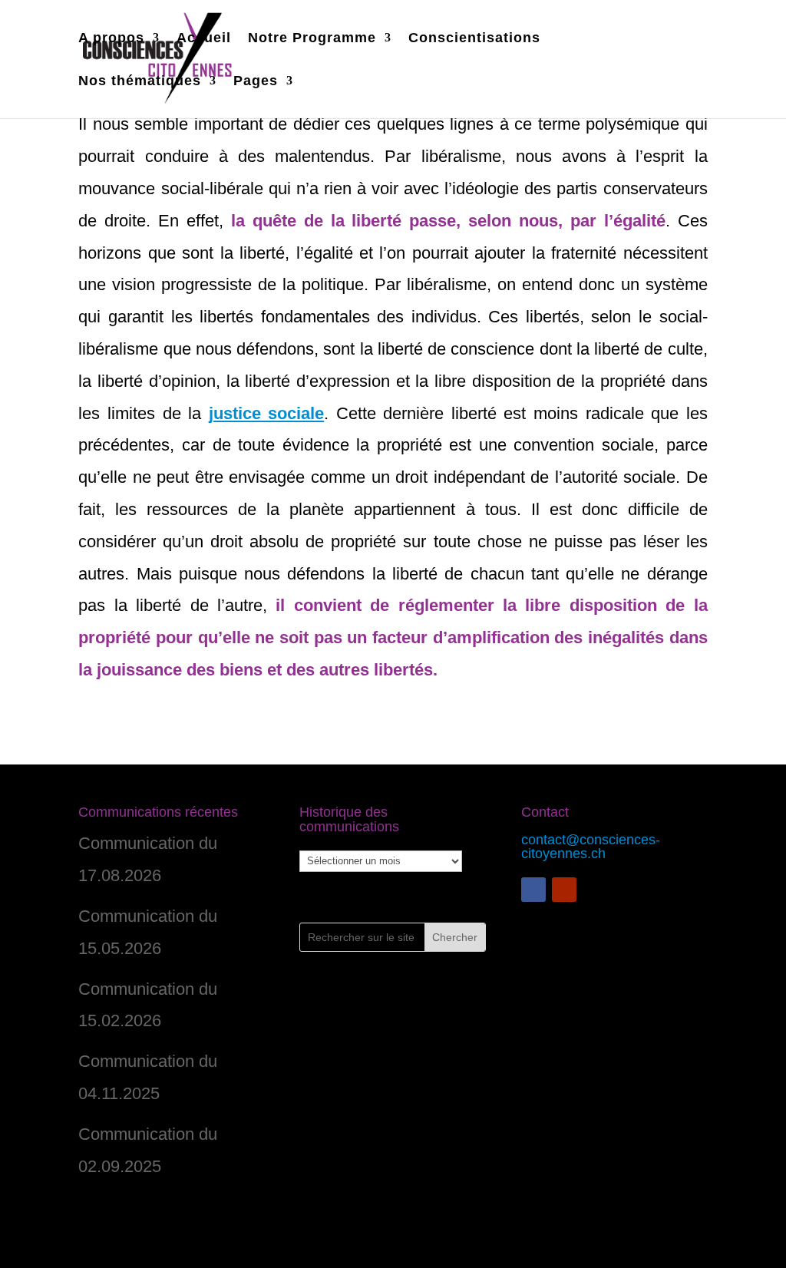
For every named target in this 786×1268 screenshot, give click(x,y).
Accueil (204, 38)
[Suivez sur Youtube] (564, 889)
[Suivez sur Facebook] (533, 889)
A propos (111, 38)
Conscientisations (474, 38)
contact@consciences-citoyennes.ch (590, 846)
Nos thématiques (139, 81)
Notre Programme (312, 38)
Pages (255, 81)
